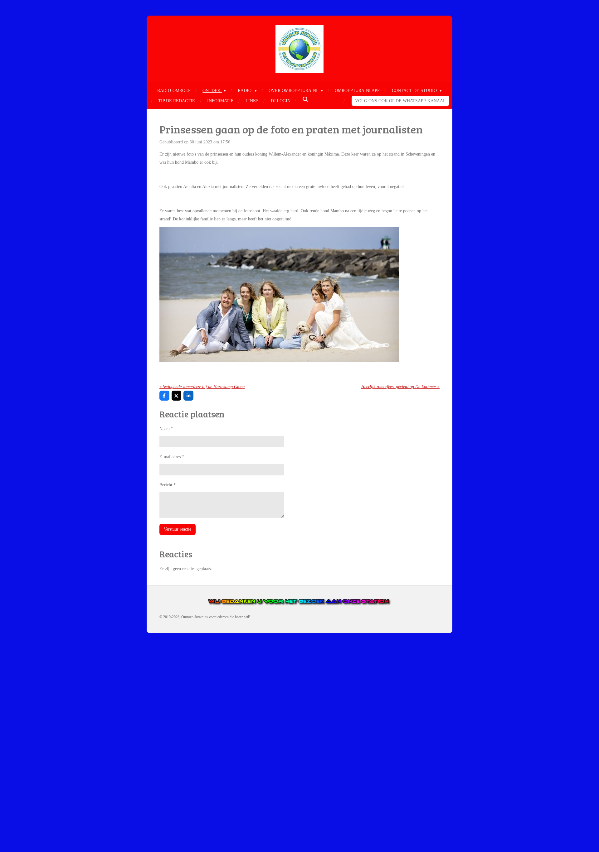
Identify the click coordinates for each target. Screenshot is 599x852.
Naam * (166, 428)
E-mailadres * (171, 457)
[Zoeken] (305, 99)
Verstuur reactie (177, 529)
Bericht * (167, 485)
